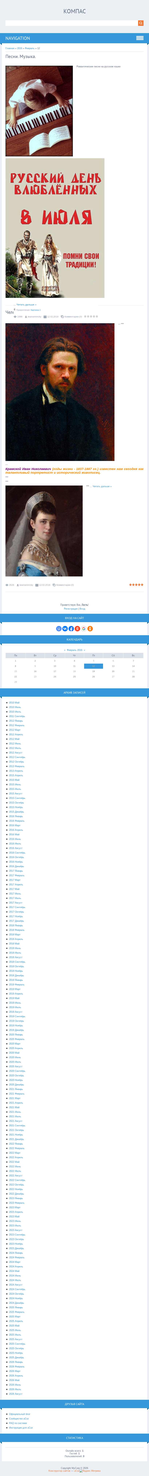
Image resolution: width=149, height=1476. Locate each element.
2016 (19, 48)
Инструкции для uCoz (21, 1427)
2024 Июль (15, 1280)
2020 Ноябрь (16, 1080)
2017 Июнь (15, 893)
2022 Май (14, 1162)
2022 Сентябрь (17, 1180)
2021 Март (15, 1098)
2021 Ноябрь (16, 1134)
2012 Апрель (16, 734)
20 (113, 671)
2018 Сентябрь (17, 961)
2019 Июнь (15, 1002)
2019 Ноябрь (16, 1025)
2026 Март (15, 1371)
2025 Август (15, 1339)
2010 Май (14, 702)
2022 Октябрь (16, 1184)
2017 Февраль (17, 875)
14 (133, 666)
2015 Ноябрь (16, 807)
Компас (74, 11)
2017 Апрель (16, 884)
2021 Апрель (16, 1102)
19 (93, 671)
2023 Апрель (16, 1212)
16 (35, 671)
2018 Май (14, 943)
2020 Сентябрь (17, 1071)
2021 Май (14, 1107)
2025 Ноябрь (16, 1353)
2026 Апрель (16, 1375)
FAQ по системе (18, 1423)
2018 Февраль (17, 930)
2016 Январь (16, 816)
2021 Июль (15, 1116)
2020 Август (15, 1066)
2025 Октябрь (16, 1348)
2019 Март (15, 989)
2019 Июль (15, 1007)
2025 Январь (16, 1307)
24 (55, 676)
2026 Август (15, 1394)
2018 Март (15, 934)
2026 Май (14, 1380)
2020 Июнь (15, 1057)
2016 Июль (15, 843)
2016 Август (15, 848)
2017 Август (15, 902)
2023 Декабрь (16, 1248)
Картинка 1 (36, 310)
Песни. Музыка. (20, 56)
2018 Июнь (15, 948)
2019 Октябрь (16, 1021)
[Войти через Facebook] (71, 628)
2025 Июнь (15, 1330)
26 (93, 676)
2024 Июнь (15, 1275)
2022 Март (15, 1152)
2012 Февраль (17, 725)
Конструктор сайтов (59, 1470)
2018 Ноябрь (16, 971)
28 (133, 676)
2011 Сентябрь (17, 716)
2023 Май (14, 1216)
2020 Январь (16, 1034)
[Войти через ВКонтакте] (65, 628)
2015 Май (14, 780)
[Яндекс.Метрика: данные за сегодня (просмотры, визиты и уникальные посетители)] (90, 1470)
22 (15, 676)
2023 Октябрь (16, 1239)
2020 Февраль (17, 1039)
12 (93, 666)
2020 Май (14, 1052)
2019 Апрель (16, 993)
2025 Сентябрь (17, 1343)
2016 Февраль (17, 820)
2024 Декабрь (16, 1303)
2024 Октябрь (16, 1293)
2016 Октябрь (16, 857)
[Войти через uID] (59, 628)
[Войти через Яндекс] (77, 628)
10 (55, 666)
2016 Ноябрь (16, 861)
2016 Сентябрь (17, 852)
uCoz (77, 1470)
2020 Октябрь (16, 1075)
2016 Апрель (16, 830)
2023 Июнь (15, 1221)
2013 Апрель (16, 770)
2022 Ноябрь (16, 1189)
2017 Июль (15, 898)
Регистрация (71, 608)
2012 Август (15, 752)
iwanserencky (34, 316)
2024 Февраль (17, 1257)
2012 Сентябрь (17, 757)
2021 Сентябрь (17, 1125)
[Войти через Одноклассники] (90, 628)
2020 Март (15, 1043)
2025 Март (15, 1316)
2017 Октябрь (16, 911)
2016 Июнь (15, 839)
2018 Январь (16, 925)
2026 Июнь (15, 1384)
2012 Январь (16, 720)
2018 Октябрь (16, 966)
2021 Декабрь (16, 1139)
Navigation (17, 38)
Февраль (30, 48)
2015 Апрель (16, 775)
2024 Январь (16, 1253)
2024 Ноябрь (16, 1298)
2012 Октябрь (16, 761)
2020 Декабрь (16, 1084)
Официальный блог (19, 1414)
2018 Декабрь (16, 975)
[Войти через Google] (84, 629)
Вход (82, 608)
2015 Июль (15, 789)
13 (113, 666)
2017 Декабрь (16, 921)
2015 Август (15, 793)
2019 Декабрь (16, 1030)
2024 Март (15, 1262)
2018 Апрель (16, 939)
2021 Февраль (17, 1093)
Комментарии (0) (73, 316)
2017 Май (14, 889)
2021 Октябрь (16, 1130)
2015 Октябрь (16, 802)
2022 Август (15, 1175)
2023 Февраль (17, 1203)
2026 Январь (16, 1362)
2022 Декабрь (16, 1193)
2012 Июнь (15, 743)
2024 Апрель (16, 1266)
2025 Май (14, 1325)
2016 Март (15, 825)
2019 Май (14, 998)
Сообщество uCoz (19, 1418)
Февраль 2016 (74, 650)
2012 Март (15, 730)
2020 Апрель (16, 1048)
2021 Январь (16, 1089)
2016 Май (14, 834)
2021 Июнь (15, 1112)
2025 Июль (15, 1334)
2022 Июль (15, 1171)
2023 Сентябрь (17, 1234)
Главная (9, 48)
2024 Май (14, 1271)
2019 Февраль (17, 984)
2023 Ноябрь (16, 1243)
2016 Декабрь (16, 866)
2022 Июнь (15, 1166)
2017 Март (15, 880)
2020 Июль (15, 1062)
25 (74, 676)
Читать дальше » (27, 304)
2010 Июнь (15, 707)
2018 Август (15, 957)
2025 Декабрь (16, 1357)
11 (74, 666)
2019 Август (15, 1011)
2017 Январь (16, 871)
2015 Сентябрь (17, 798)
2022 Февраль (17, 1148)
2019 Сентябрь (17, 1016)
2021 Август (15, 1121)
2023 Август (15, 1230)
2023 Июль (15, 1225)
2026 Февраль (17, 1366)
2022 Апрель (16, 1157)
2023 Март (15, 1207)
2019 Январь (16, 980)
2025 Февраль (17, 1312)
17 (55, 671)
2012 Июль (15, 748)
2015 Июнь (15, 784)
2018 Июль (15, 952)
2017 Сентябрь (17, 907)
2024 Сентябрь (17, 1289)
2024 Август (15, 1284)
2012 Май (14, 739)
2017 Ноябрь (16, 916)
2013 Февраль (17, 766)
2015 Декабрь (16, 811)
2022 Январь (16, 1143)
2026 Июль (15, 1389)
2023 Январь (16, 1198)
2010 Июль (15, 711)
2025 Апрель (16, 1321)
